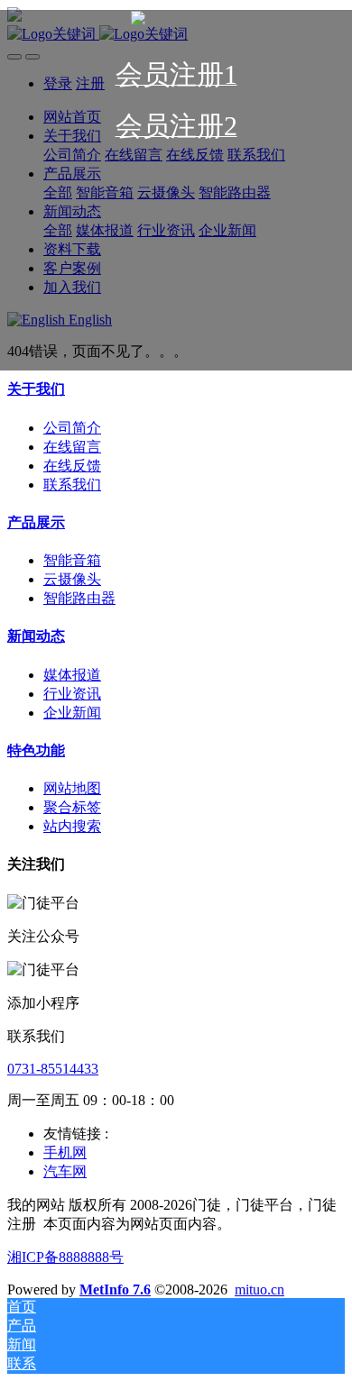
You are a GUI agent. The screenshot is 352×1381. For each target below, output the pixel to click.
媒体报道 (72, 674)
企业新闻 (72, 712)
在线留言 (72, 446)
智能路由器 (79, 598)
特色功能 (36, 750)
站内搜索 (72, 826)
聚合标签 (72, 807)
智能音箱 (72, 560)
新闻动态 (36, 636)
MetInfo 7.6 (115, 1289)
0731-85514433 (52, 1068)
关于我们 (36, 389)
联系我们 (72, 484)
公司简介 (72, 427)
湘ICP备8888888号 (65, 1257)
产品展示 (36, 522)
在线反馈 (72, 465)
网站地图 (72, 788)
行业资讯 (72, 693)
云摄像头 (72, 579)
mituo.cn (259, 1289)
